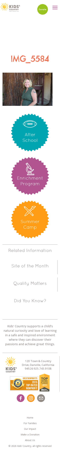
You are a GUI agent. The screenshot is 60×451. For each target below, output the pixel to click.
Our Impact (30, 428)
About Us (30, 440)
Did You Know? (30, 300)
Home (30, 417)
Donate (42, 9)
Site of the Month (30, 265)
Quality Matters (30, 283)
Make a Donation (30, 434)
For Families (30, 423)
